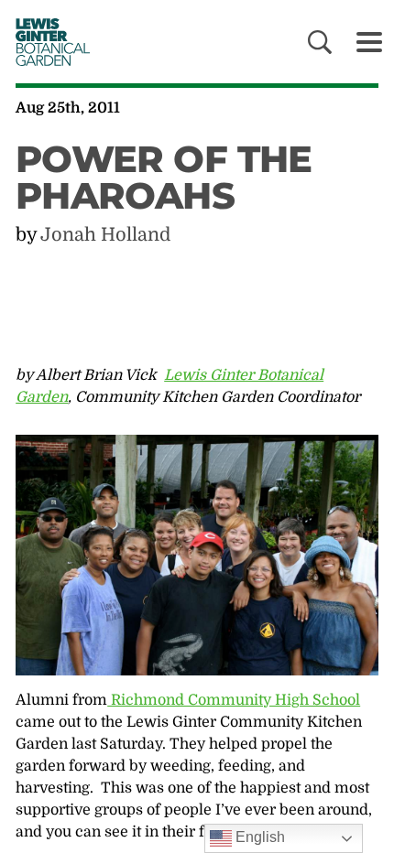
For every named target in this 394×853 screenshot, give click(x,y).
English (258, 837)
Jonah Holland (105, 234)
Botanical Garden (47, 41)
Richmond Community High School (233, 700)
